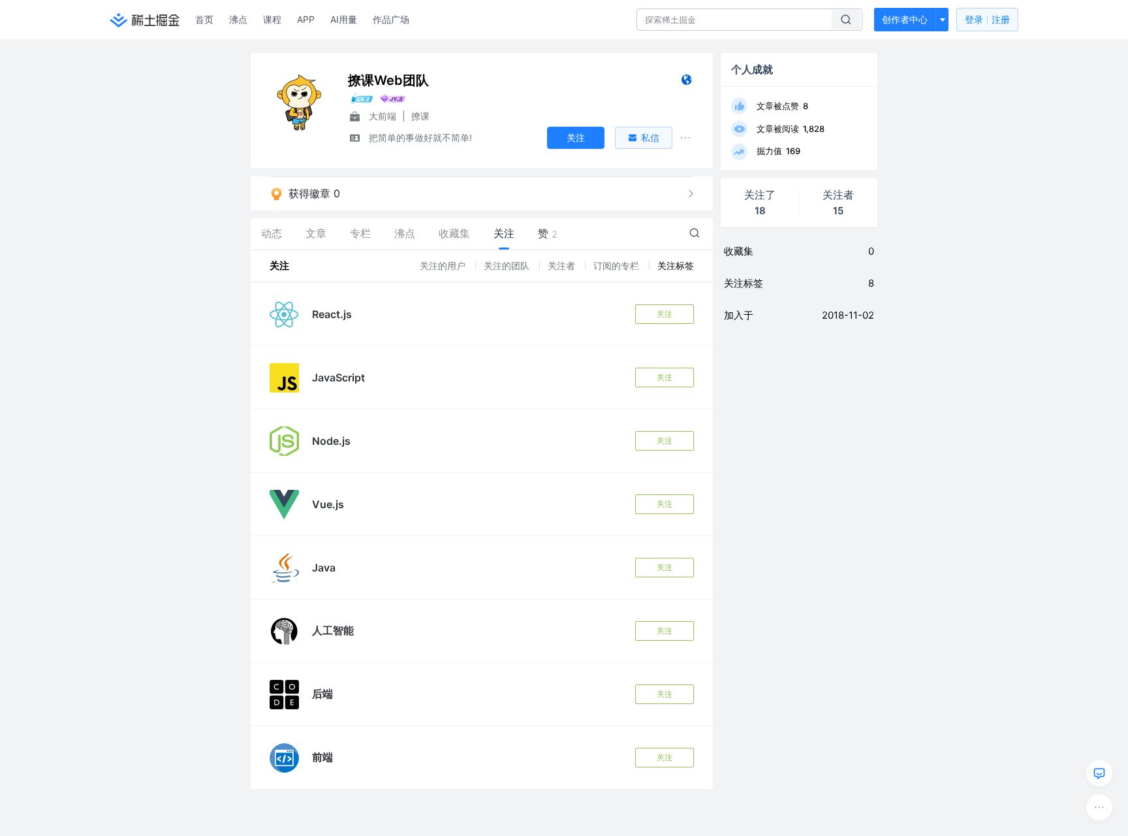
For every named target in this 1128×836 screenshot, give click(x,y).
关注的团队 (508, 265)
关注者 (563, 265)
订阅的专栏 (617, 265)
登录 (987, 19)
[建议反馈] (1099, 773)
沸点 (238, 19)
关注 (664, 314)
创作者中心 (905, 19)
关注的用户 (444, 265)
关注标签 (675, 265)
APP (306, 19)
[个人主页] (686, 83)
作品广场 (391, 19)
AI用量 (343, 19)
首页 (204, 19)
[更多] (1099, 807)
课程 (272, 19)
